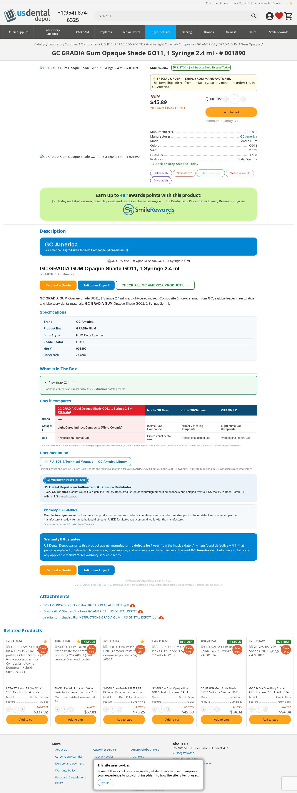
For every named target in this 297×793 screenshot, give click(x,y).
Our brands (262, 3)
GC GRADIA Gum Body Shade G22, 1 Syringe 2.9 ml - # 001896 (220, 690)
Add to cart (231, 112)
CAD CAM (82, 32)
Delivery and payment (69, 763)
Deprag (187, 32)
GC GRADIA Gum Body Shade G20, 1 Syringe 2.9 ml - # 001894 (269, 690)
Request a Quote (58, 285)
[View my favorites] (279, 16)
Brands (209, 32)
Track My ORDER (242, 3)
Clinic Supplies (18, 32)
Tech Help (137, 756)
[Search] (254, 16)
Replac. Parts (131, 32)
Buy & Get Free (160, 32)
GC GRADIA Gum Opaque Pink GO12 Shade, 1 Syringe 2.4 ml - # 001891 (172, 692)
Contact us (280, 3)
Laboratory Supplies (52, 32)
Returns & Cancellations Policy (70, 780)
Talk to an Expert (96, 285)
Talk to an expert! (210, 173)
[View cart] (289, 16)
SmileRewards (278, 32)
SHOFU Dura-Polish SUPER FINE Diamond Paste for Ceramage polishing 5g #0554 (124, 692)
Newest (231, 32)
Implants (106, 32)
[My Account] (269, 16)
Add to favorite (241, 173)
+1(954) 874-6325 (72, 16)
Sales (252, 32)
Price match (161, 180)
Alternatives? (184, 173)
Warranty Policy (65, 770)
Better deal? (161, 173)
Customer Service (217, 3)
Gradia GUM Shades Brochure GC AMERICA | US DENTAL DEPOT (90, 611)
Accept (105, 782)
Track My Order (103, 756)
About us (61, 749)
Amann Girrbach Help (145, 749)
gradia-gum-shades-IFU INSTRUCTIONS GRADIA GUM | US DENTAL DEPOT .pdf (101, 617)
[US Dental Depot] (27, 21)
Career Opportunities (69, 756)
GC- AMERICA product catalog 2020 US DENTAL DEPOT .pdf (86, 605)
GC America (248, 136)
